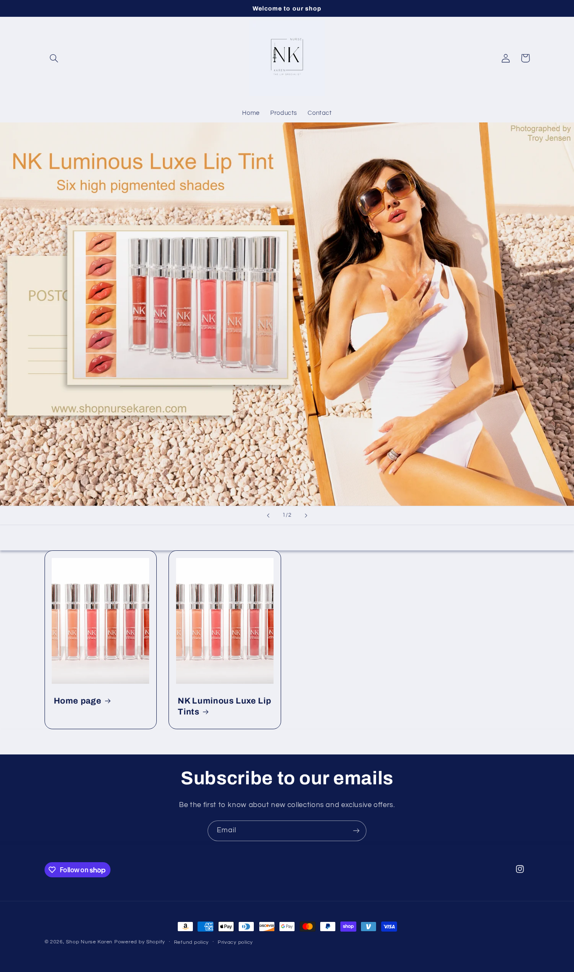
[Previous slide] (268, 515)
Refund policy (191, 942)
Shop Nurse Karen (89, 942)
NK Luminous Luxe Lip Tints (224, 706)
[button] (54, 58)
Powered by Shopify (139, 942)
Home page (78, 700)
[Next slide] (306, 515)
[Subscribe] (356, 831)
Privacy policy (235, 942)
